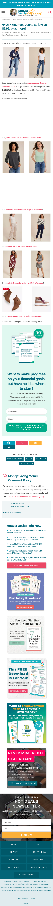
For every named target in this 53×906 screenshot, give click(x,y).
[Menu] (3, 12)
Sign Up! (26, 835)
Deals (29, 459)
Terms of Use (13, 867)
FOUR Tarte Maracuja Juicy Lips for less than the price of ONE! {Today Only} (26, 559)
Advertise (13, 859)
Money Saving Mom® (30, 12)
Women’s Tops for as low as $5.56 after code (23, 209)
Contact (14, 852)
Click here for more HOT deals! (26, 565)
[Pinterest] (22, 443)
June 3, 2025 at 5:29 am (20, 506)
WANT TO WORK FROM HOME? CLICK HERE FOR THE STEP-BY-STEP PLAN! (26, 4)
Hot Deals (41, 459)
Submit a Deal (39, 852)
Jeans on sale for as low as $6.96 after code (23, 137)
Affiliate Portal (26, 875)
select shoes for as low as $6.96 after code (24, 316)
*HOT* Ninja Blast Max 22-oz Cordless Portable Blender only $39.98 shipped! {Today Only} (26, 538)
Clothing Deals (14, 459)
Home (13, 844)
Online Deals (26, 463)
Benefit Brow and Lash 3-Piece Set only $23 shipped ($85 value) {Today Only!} (24, 552)
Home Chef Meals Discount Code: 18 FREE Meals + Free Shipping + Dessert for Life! (24, 545)
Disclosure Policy (39, 867)
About (39, 844)
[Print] (8, 447)
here (25, 35)
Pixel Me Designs (29, 898)
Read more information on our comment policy (25, 496)
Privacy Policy (39, 859)
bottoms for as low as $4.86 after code (20, 246)
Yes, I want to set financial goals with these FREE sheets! (26, 427)
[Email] (35, 443)
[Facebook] (8, 443)
